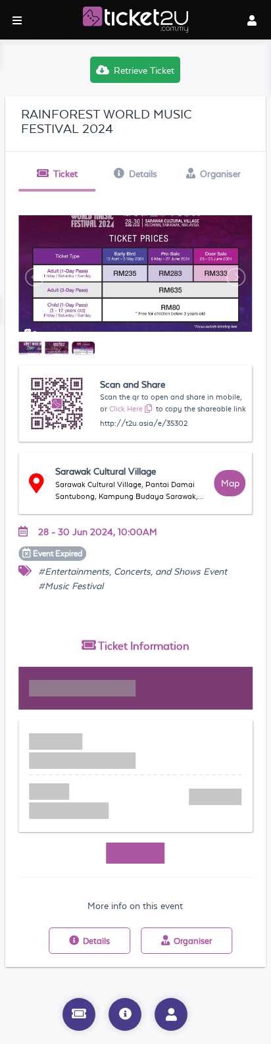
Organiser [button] (220, 174)
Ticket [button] (65, 174)
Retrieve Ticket (144, 70)
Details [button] (143, 174)
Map (230, 483)
